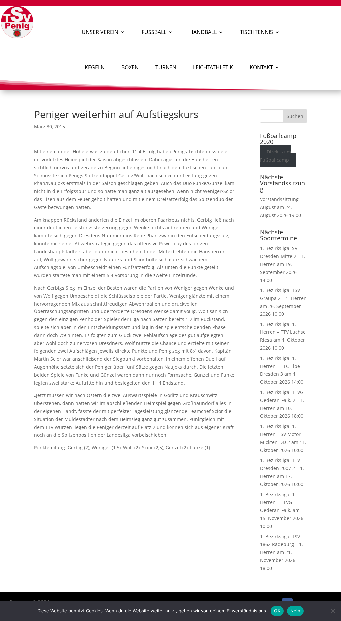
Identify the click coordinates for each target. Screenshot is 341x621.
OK (277, 610)
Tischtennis (256, 32)
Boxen (130, 67)
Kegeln (95, 67)
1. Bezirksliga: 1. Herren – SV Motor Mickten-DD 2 (280, 434)
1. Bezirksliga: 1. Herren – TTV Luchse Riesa (283, 332)
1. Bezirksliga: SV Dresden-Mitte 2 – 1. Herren (282, 256)
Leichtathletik (213, 67)
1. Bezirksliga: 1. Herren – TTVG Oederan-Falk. (278, 502)
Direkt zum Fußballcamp (275, 156)
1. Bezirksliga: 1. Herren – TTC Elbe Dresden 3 (280, 366)
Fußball (154, 32)
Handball (203, 32)
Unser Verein (100, 32)
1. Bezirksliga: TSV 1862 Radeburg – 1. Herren (281, 544)
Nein (295, 610)
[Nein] (332, 611)
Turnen (165, 67)
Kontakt (261, 67)
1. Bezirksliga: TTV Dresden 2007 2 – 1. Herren (282, 468)
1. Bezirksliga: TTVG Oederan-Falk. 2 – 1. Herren (282, 400)
